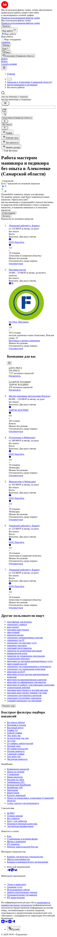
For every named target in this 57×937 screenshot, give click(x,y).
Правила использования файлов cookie (20, 23)
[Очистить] (5, 103)
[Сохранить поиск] (4, 111)
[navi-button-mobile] (4, 67)
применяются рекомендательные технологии (25, 903)
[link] (6, 52)
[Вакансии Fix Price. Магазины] (31, 303)
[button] (4, 59)
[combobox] (14, 96)
